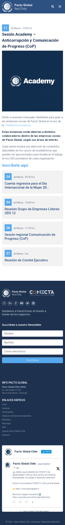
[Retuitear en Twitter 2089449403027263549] (21, 502)
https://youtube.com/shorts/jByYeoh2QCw (31, 497)
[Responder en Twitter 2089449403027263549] (15, 502)
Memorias (6, 423)
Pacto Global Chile (24, 463)
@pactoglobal (44, 464)
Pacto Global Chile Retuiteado (36, 511)
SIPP (4, 427)
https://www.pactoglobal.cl (27, 489)
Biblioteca (6, 420)
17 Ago (16, 468)
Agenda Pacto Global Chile (13, 431)
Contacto (6, 435)
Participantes (7, 412)
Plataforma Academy (17, 125)
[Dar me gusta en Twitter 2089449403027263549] (27, 502)
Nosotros (6, 408)
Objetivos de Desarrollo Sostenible (16, 416)
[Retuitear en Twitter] (21, 511)
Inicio (4, 404)
